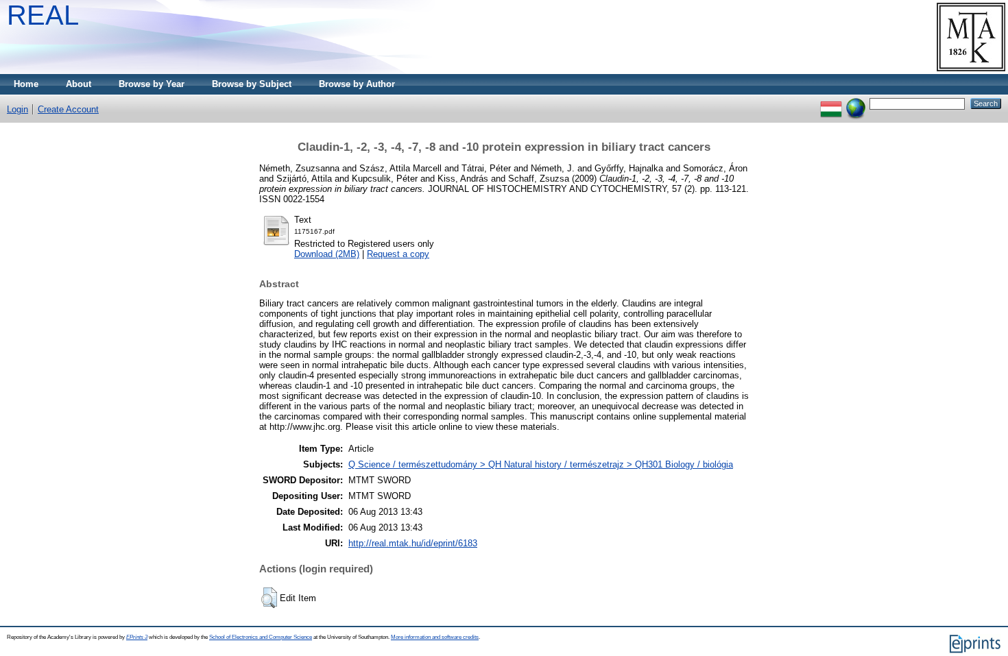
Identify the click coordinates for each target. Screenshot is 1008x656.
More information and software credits (435, 637)
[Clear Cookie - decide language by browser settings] (856, 103)
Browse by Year (151, 84)
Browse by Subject (251, 84)
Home (26, 84)
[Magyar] (831, 103)
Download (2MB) (326, 254)
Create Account (68, 109)
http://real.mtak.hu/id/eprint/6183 (412, 543)
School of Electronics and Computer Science (260, 637)
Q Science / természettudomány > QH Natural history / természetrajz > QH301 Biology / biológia (540, 464)
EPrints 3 (136, 637)
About (78, 84)
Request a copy (398, 254)
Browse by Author (357, 84)
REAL (43, 15)
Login (17, 109)
